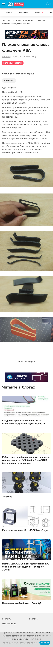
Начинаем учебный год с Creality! (21, 603)
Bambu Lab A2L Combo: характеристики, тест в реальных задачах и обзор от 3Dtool (25, 566)
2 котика (7, 496)
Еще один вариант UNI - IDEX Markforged (25, 530)
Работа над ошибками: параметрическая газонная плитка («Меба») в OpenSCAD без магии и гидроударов (25, 460)
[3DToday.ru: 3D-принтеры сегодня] (16, 5)
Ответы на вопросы (26, 361)
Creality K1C (9, 80)
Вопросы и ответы (24, 20)
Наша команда (9, 623)
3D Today (6, 20)
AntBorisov (6, 57)
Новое (39, 12)
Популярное (23, 12)
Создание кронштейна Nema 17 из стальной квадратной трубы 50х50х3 (23, 422)
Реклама (10, 35)
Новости (9, 12)
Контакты (6, 618)
